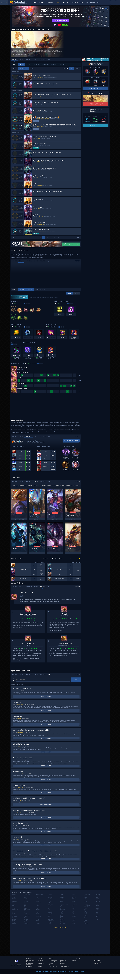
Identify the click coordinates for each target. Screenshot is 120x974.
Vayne (85, 913)
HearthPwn (63, 962)
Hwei (37, 896)
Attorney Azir (23, 578)
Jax (37, 904)
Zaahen (97, 909)
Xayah (97, 898)
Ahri (13, 896)
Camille (14, 923)
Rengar (73, 894)
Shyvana (74, 909)
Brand (13, 918)
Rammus (62, 918)
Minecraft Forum (53, 962)
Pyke (61, 912)
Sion (73, 912)
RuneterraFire (29, 966)
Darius (25, 898)
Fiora (25, 911)
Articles (82, 971)
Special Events (77, 569)
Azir (23, 565)
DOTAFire (40, 960)
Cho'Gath (26, 896)
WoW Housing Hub (54, 965)
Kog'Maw (50, 897)
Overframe (63, 965)
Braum (14, 919)
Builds (21, 59)
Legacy (77, 574)
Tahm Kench (87, 894)
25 (62, 237)
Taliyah (85, 896)
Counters (29, 59)
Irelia (37, 898)
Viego (85, 920)
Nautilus (62, 897)
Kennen (38, 922)
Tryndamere (87, 905)
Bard (13, 913)
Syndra (73, 923)
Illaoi (37, 897)
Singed (73, 911)
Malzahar (50, 912)
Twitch (85, 908)
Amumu (14, 903)
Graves (26, 920)
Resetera (40, 962)
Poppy (61, 911)
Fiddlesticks (27, 909)
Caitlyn (14, 922)
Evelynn (26, 907)
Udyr (85, 909)
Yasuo (97, 903)
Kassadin (38, 916)
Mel (49, 916)
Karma (37, 913)
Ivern (37, 900)
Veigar (85, 915)
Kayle (37, 919)
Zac (97, 911)
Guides (41, 2)
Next (78, 237)
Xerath (97, 900)
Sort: (13, 68)
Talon (85, 897)
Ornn (61, 908)
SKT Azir (59, 569)
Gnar (25, 918)
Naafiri (49, 923)
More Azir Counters (71, 441)
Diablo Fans (63, 963)
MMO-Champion (53, 966)
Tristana (86, 903)
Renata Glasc (63, 922)
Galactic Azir (23, 574)
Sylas (73, 922)
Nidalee (62, 900)
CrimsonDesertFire (76, 959)
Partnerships (71, 971)
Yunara (97, 907)
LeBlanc (50, 898)
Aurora (14, 911)
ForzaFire (40, 965)
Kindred (50, 894)
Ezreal (25, 908)
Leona (49, 901)
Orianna (62, 907)
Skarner (74, 915)
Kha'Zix (38, 923)
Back (14, 237)
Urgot (85, 911)
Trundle (86, 904)
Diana (25, 900)
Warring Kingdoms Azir (59, 574)
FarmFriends (41, 963)
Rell (61, 920)
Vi (84, 919)
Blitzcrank (14, 916)
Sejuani (74, 901)
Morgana (50, 922)
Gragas (26, 919)
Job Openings (63, 971)
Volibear (98, 894)
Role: (13, 64)
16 (58, 237)
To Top (77, 261)
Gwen (25, 922)
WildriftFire (29, 965)
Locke (49, 905)
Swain (73, 920)
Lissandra (50, 904)
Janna (37, 901)
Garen (25, 916)
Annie (13, 905)
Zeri (97, 913)
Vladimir (86, 923)
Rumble (74, 897)
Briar (13, 920)
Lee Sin (50, 900)
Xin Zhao (98, 901)
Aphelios (14, 907)
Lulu (49, 908)
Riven (73, 896)
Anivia (13, 904)
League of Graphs (30, 960)
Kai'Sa (37, 911)
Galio (25, 913)
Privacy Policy (48, 971)
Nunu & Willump (64, 904)
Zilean (97, 916)
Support (77, 971)
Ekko (25, 904)
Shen (73, 908)
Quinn (61, 915)
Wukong (98, 897)
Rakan (61, 916)
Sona (73, 918)
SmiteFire (40, 959)
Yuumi (97, 908)
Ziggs (97, 915)
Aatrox (14, 894)
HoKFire (74, 960)
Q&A (49, 59)
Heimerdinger (39, 894)
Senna (73, 903)
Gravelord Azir (59, 565)
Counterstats (29, 963)
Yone (97, 904)
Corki (25, 897)
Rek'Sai (62, 919)
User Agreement (40, 971)
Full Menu (89, 2)
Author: (65, 68)
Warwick (98, 896)
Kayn (37, 920)
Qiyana (61, 913)
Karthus (38, 915)
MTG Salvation (53, 960)
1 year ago (77, 565)
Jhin (37, 907)
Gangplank (27, 915)
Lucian (49, 907)
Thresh (85, 901)
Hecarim (26, 923)
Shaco (73, 907)
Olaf (61, 905)
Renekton (62, 923)
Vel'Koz (85, 916)
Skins (36, 59)
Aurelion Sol (15, 909)
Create (35, 2)
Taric (85, 898)
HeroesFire (40, 966)
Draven (26, 903)
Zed (97, 912)
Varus (85, 912)
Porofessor (29, 962)
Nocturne (62, 903)
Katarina (38, 918)
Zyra (97, 919)
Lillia (49, 903)
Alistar (13, 900)
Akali (13, 897)
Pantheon (62, 909)
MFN (4, 3)
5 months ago (41, 578)
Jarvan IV (38, 903)
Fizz (25, 912)
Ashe (13, 908)
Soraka (73, 919)
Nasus (61, 896)
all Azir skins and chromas (18, 486)
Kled (49, 896)
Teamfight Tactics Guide (60, 927)
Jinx (37, 908)
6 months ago (41, 565)
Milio (49, 918)
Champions (49, 2)
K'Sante (38, 909)
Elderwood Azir (23, 569)
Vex (85, 918)
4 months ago (41, 569)
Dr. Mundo (26, 901)
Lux (49, 909)
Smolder (74, 916)
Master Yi (50, 915)
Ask (76, 679)
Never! (77, 578)
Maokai (50, 913)
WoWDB (51, 963)
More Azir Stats (95, 125)
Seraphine (74, 904)
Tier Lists (65, 2)
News (81, 2)
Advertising (56, 971)
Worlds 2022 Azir (59, 578)
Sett (73, 905)
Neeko (61, 898)
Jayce (37, 905)
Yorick (97, 905)
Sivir (73, 913)
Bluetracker (63, 960)
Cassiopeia (27, 894)
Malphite (50, 911)
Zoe (97, 918)
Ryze (73, 898)
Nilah (61, 901)
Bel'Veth (14, 915)
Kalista (37, 912)
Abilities (43, 59)
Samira (73, 900)
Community (74, 2)
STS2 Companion (64, 966)
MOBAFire (29, 959)
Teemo (85, 900)
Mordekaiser (51, 920)
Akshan (14, 898)
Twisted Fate (87, 907)
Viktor (85, 922)
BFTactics (51, 959)
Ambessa (14, 901)
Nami (61, 894)
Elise (25, 905)
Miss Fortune (51, 919)
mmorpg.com (63, 959)
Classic (57, 2)
